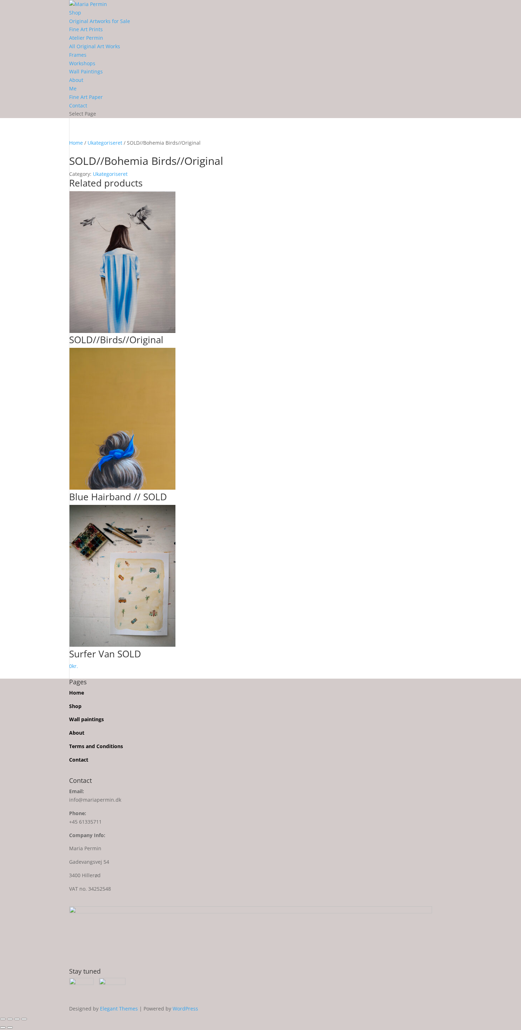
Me (73, 88)
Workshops (82, 63)
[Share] (17, 1019)
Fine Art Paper (86, 97)
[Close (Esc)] (24, 1019)
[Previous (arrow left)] (3, 1027)
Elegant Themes (119, 1008)
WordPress (185, 1008)
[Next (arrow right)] (10, 1027)
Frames (77, 54)
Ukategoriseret (105, 142)
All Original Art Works (94, 46)
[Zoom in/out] (3, 1019)
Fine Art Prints (86, 29)
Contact (78, 105)
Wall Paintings (86, 71)
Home (76, 142)
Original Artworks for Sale (99, 21)
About (76, 80)
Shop (75, 12)
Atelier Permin (86, 37)
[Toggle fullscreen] (10, 1019)
